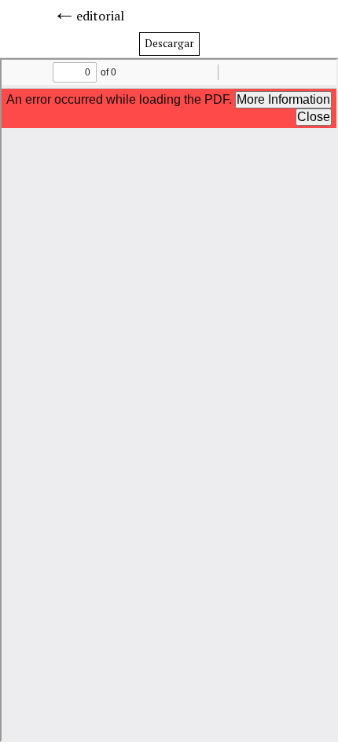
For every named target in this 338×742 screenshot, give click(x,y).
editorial (100, 15)
